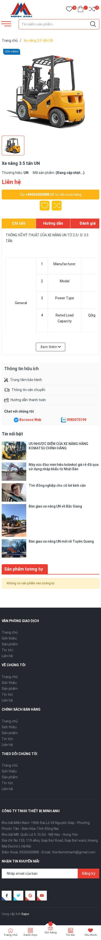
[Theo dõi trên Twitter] (18, 896)
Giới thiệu (9, 638)
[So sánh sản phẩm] (92, 10)
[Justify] (93, 24)
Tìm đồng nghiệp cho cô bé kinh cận (57, 485)
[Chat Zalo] (63, 420)
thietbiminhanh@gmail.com (73, 852)
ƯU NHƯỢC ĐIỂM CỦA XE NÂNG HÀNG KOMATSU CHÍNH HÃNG (58, 446)
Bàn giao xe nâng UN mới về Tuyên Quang (61, 541)
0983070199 (76, 420)
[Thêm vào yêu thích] (45, 205)
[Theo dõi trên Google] (30, 896)
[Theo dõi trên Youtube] (42, 896)
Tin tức (7, 650)
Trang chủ (10, 632)
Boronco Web (30, 420)
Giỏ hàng (51, 932)
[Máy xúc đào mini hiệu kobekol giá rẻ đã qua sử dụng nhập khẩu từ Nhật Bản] (14, 471)
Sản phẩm (10, 644)
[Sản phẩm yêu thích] (69, 10)
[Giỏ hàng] (80, 10)
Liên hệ (7, 656)
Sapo (25, 914)
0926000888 (29, 852)
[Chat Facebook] (16, 420)
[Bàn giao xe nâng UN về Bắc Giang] (14, 520)
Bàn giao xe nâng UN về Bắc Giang (55, 506)
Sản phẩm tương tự (23, 569)
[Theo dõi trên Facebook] (7, 896)
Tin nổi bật (12, 433)
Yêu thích (90, 935)
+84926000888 (37, 194)
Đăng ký (88, 873)
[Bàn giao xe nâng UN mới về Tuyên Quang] (14, 548)
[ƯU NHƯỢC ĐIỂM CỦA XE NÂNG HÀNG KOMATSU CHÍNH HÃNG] (14, 451)
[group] (50, 90)
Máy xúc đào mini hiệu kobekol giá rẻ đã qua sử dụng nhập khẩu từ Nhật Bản (64, 467)
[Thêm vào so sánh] (57, 205)
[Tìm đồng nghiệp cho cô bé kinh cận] (14, 492)
